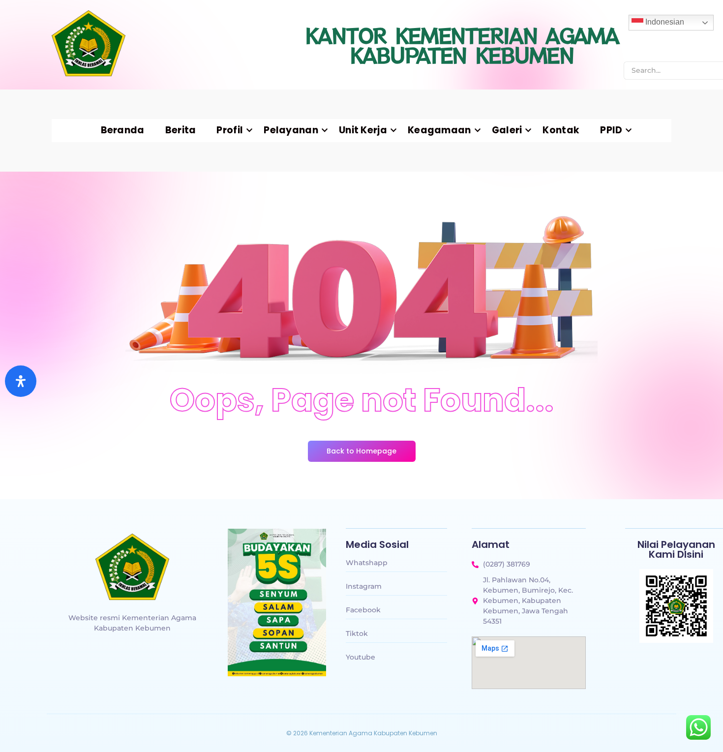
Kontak (560, 130)
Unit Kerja (363, 130)
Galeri (507, 130)
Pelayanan (291, 130)
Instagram (364, 586)
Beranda (123, 130)
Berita (180, 130)
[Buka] (20, 381)
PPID (611, 130)
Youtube (360, 657)
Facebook (363, 609)
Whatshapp (367, 562)
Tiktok (357, 633)
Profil (229, 130)
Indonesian (663, 22)
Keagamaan (439, 130)
